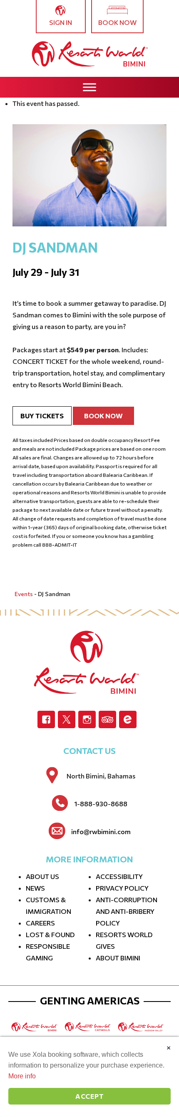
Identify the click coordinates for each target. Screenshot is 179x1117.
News (35, 888)
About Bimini (118, 958)
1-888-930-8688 (100, 803)
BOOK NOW (103, 416)
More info (22, 1076)
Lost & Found (50, 934)
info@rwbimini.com (101, 831)
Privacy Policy (122, 888)
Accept (89, 1096)
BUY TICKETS (42, 416)
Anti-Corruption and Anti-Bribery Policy (126, 911)
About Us (42, 876)
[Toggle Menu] (89, 87)
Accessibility (119, 876)
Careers (40, 923)
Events (24, 593)
